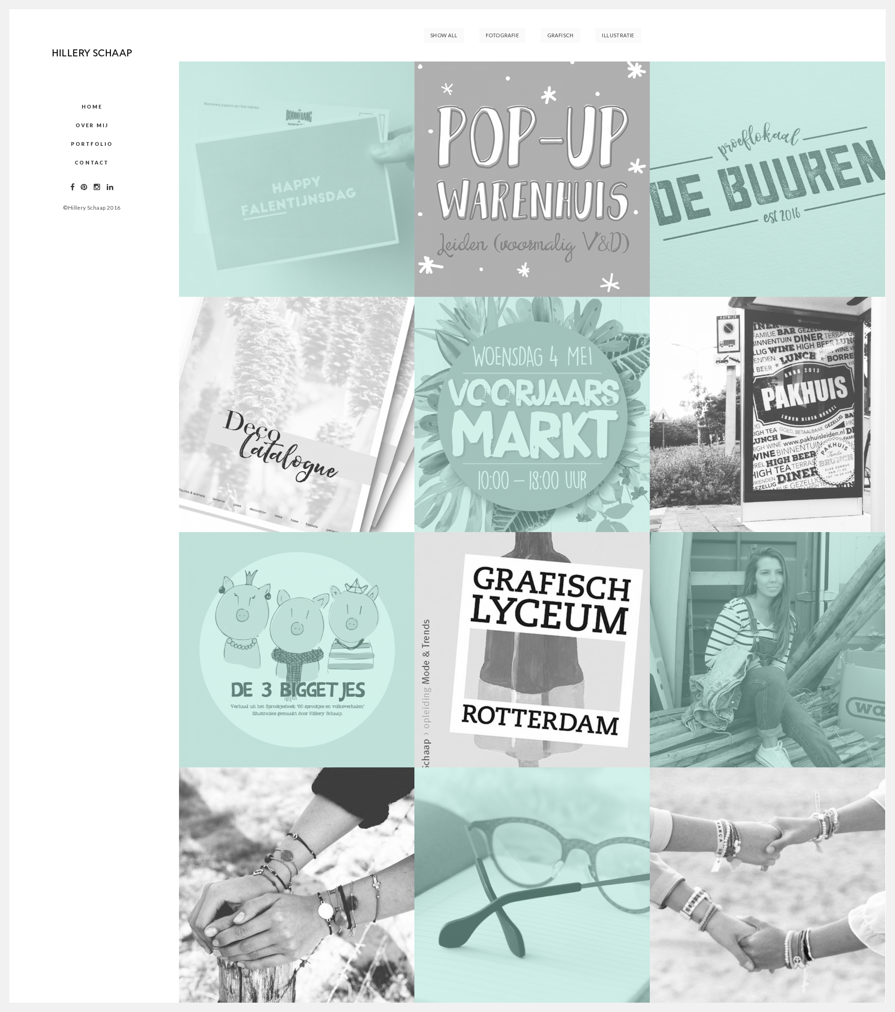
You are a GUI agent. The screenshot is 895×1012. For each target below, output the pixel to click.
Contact (92, 162)
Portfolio (92, 144)
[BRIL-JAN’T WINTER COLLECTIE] (532, 885)
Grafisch (560, 35)
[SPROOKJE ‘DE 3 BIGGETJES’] (296, 649)
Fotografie (502, 35)
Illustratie (618, 35)
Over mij (92, 125)
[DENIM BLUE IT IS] (767, 649)
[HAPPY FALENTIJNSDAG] (296, 179)
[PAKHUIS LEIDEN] (767, 414)
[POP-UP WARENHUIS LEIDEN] (532, 179)
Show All (443, 35)
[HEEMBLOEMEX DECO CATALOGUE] (296, 414)
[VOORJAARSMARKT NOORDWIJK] (532, 414)
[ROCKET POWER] (532, 649)
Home (92, 106)
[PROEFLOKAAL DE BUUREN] (767, 179)
